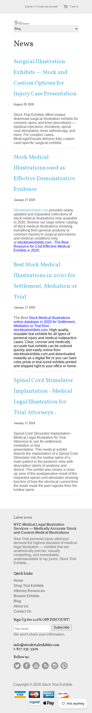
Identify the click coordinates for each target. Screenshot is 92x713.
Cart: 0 (74, 6)
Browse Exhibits (26, 596)
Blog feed (45, 665)
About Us (21, 606)
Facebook (26, 665)
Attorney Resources (29, 591)
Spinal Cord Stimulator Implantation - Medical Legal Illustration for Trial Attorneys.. (43, 396)
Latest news (23, 517)
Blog (17, 601)
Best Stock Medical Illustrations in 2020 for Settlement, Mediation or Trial (45, 281)
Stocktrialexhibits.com (31, 210)
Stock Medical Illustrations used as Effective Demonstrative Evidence (44, 173)
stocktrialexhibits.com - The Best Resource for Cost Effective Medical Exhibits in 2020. (42, 246)
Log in (28, 6)
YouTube (36, 665)
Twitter (17, 665)
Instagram (54, 665)
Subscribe (62, 627)
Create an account (47, 6)
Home (18, 580)
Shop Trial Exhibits (29, 586)
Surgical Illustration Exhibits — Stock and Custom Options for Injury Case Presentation (45, 78)
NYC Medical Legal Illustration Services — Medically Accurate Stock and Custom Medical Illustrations (45, 528)
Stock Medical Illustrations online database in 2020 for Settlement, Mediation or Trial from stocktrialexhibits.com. (44, 324)
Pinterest (64, 665)
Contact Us (22, 611)
